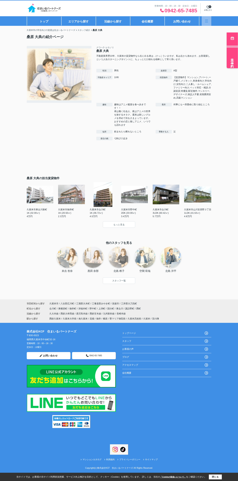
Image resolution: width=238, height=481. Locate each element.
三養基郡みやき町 (101, 303)
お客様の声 (128, 349)
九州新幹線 (109, 313)
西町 (138, 308)
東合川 (120, 308)
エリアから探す (78, 21)
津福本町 (83, 308)
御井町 (73, 308)
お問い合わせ (182, 21)
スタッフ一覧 (119, 280)
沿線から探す (113, 21)
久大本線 (54, 313)
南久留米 (83, 318)
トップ (44, 21)
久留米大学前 (69, 318)
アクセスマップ (130, 365)
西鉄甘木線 (96, 313)
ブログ (125, 357)
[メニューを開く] (206, 21)
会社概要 (147, 21)
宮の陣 (155, 318)
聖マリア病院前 (117, 318)
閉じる (215, 476)
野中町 (93, 308)
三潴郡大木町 (83, 303)
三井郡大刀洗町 (129, 303)
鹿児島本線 (82, 313)
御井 (98, 318)
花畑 (92, 318)
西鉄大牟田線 (68, 313)
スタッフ (126, 341)
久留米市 (53, 303)
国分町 (111, 308)
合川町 (53, 308)
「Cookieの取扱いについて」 (173, 477)
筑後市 (115, 303)
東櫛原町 (63, 308)
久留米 (146, 318)
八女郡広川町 (67, 303)
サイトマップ (151, 459)
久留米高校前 (134, 318)
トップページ (129, 333)
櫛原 (105, 318)
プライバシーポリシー (129, 459)
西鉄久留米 (55, 318)
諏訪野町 (130, 308)
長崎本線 (121, 313)
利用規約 (110, 459)
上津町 (102, 308)
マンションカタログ (92, 459)
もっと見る (119, 224)
